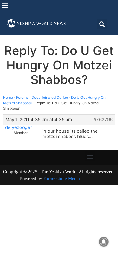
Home (8, 97)
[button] (5, 5)
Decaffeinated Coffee (49, 97)
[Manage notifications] (104, 242)
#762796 (103, 119)
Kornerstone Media (62, 178)
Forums (22, 97)
